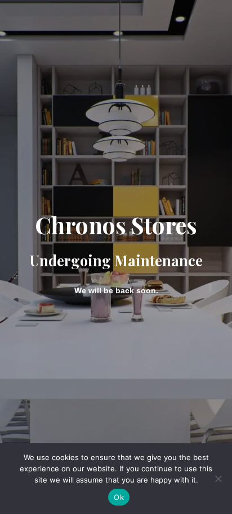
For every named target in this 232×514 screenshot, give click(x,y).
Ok (119, 497)
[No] (218, 478)
